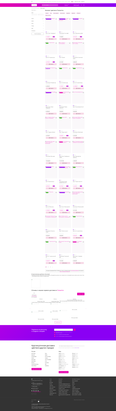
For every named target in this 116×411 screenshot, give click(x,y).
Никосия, (73, 354)
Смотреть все (58, 322)
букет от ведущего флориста (65, 271)
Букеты (73, 383)
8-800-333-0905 (76, 347)
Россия (76, 353)
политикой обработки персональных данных (65, 336)
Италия (75, 362)
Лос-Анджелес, (61, 365)
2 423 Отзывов (34, 296)
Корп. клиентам (59, 1)
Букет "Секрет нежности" (77, 181)
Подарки (73, 387)
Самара (46, 358)
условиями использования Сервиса (64, 334)
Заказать (51, 38)
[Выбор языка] (72, 1)
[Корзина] (84, 5)
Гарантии (50, 1)
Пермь (46, 354)
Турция (77, 365)
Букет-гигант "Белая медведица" (49, 107)
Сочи (46, 361)
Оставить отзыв (81, 294)
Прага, (73, 359)
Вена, (60, 358)
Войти (84, 1)
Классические (62, 13)
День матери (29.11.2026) (76, 393)
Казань (32, 358)
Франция (76, 358)
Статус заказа (78, 1)
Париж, (73, 358)
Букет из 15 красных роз (50, 57)
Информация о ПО (53, 393)
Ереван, (60, 361)
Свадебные (68, 13)
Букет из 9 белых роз (50, 206)
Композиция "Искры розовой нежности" (63, 182)
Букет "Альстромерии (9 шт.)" (78, 106)
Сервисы (69, 1)
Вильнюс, (60, 359)
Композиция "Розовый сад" (51, 82)
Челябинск (47, 365)
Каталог (35, 5)
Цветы (73, 382)
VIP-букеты (78, 13)
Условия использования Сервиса (64, 385)
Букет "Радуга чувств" (63, 132)
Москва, (73, 353)
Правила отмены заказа (63, 393)
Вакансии (51, 394)
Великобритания (65, 364)
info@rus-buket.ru (35, 388)
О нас (42, 1)
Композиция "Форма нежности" (63, 107)
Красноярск (33, 361)
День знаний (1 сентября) (76, 394)
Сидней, (73, 364)
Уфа (45, 364)
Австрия (62, 358)
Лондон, (60, 364)
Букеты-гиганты (48, 15)
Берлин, (60, 356)
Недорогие (73, 13)
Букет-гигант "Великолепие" (64, 206)
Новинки (47, 13)
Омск (46, 353)
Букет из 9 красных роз (63, 82)
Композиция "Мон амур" (50, 156)
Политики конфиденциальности (64, 383)
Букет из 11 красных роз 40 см (51, 257)
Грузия (77, 367)
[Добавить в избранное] (56, 19)
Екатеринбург (34, 356)
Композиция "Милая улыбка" (78, 206)
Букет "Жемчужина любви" (78, 33)
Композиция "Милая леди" (78, 132)
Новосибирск (33, 365)
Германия (63, 356)
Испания (63, 367)
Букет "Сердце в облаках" (50, 132)
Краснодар (33, 359)
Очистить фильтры (37, 33)
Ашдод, (60, 354)
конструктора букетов (75, 270)
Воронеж (33, 354)
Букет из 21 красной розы (77, 231)
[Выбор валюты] (73, 1)
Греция (63, 353)
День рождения (56, 13)
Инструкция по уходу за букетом (64, 387)
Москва (32, 362)
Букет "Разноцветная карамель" (77, 157)
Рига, (73, 361)
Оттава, (73, 356)
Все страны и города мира (63, 372)
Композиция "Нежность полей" (50, 231)
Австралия (77, 364)
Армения (63, 361)
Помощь (66, 1)
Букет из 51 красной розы (77, 82)
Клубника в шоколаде (76, 388)
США (65, 365)
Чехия (76, 359)
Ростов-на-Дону (48, 356)
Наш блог (51, 391)
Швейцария (64, 362)
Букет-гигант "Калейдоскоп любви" (64, 157)
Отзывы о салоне (62, 388)
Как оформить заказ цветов (63, 390)
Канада (76, 356)
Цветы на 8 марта (75, 390)
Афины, (60, 353)
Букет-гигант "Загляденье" (51, 33)
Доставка (44, 1)
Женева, (60, 362)
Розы (51, 13)
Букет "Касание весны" (50, 181)
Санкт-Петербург (48, 359)
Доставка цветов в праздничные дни (64, 395)
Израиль (63, 354)
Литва (63, 359)
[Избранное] (81, 5)
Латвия (75, 361)
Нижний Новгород (34, 364)
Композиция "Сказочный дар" (64, 257)
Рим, (73, 362)
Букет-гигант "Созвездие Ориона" (77, 257)
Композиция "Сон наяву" (64, 33)
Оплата (47, 1)
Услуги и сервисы (53, 390)
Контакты (63, 1)
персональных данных (59, 332)
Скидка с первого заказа (63, 391)
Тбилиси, (73, 367)
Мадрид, (60, 367)
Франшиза (51, 388)
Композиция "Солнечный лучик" (78, 58)
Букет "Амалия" (62, 57)
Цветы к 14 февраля (75, 391)
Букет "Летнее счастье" (63, 231)
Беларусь (63, 368)
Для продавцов (54, 1)
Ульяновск (47, 362)
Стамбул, (73, 365)
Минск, (60, 368)
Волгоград (33, 353)
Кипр (77, 354)
